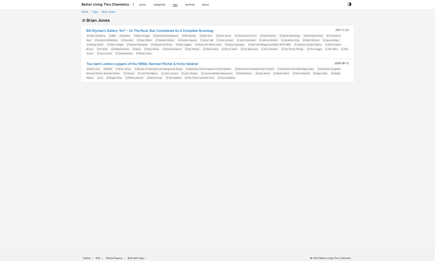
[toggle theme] (349, 4)
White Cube (145, 53)
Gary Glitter (146, 40)
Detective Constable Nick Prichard (256, 69)
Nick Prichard (302, 73)
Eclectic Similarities (108, 40)
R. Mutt (103, 49)
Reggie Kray (115, 77)
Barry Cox (94, 69)
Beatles (126, 35)
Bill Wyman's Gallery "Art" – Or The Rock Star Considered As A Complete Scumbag (149, 31)
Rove (138, 49)
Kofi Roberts (245, 73)
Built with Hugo (136, 258)
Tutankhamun (125, 53)
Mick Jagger (184, 44)
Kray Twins (263, 73)
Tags (95, 11)
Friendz (130, 73)
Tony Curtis (106, 53)
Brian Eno (207, 35)
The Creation (271, 49)
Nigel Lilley (321, 73)
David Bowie (269, 35)
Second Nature (173, 49)
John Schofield (247, 40)
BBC (113, 35)
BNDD (109, 69)
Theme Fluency (114, 258)
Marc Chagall (116, 44)
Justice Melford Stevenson (218, 73)
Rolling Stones (121, 49)
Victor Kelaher (227, 77)
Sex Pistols (193, 49)
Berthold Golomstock (167, 35)
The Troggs (315, 49)
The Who (332, 49)
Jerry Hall (208, 40)
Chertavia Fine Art (246, 35)
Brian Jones (108, 11)
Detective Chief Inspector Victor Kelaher (209, 69)
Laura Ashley (332, 40)
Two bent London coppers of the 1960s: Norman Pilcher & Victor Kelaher (142, 64)
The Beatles (175, 77)
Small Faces (212, 49)
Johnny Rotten (269, 40)
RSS (98, 258)
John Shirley (190, 73)
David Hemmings (291, 35)
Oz (101, 77)
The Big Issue (250, 49)
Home (85, 11)
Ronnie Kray (156, 77)
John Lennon (226, 40)
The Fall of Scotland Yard (200, 77)
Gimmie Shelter (166, 40)
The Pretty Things (293, 49)
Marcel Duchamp (138, 44)
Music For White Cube (209, 44)
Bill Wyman (190, 35)
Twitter (86, 258)
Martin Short (282, 73)
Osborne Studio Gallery (309, 44)
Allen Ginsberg (97, 35)
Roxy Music (153, 49)
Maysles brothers (163, 44)
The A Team (230, 49)
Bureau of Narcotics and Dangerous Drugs (159, 69)
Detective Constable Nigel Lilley (297, 69)
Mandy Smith (96, 44)
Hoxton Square (189, 40)
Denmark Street (314, 35)
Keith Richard (312, 40)
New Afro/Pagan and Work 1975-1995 (271, 44)
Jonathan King (291, 40)
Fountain (128, 40)
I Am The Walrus (149, 73)
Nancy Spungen (236, 44)
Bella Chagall (143, 35)
